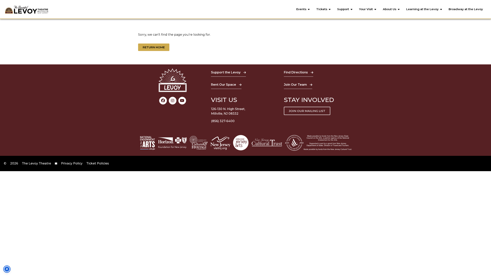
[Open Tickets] (329, 9)
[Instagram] (172, 100)
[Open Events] (308, 9)
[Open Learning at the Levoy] (441, 9)
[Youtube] (182, 100)
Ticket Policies (97, 163)
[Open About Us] (398, 9)
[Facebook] (163, 100)
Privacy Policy (71, 163)
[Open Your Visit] (375, 9)
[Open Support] (351, 9)
